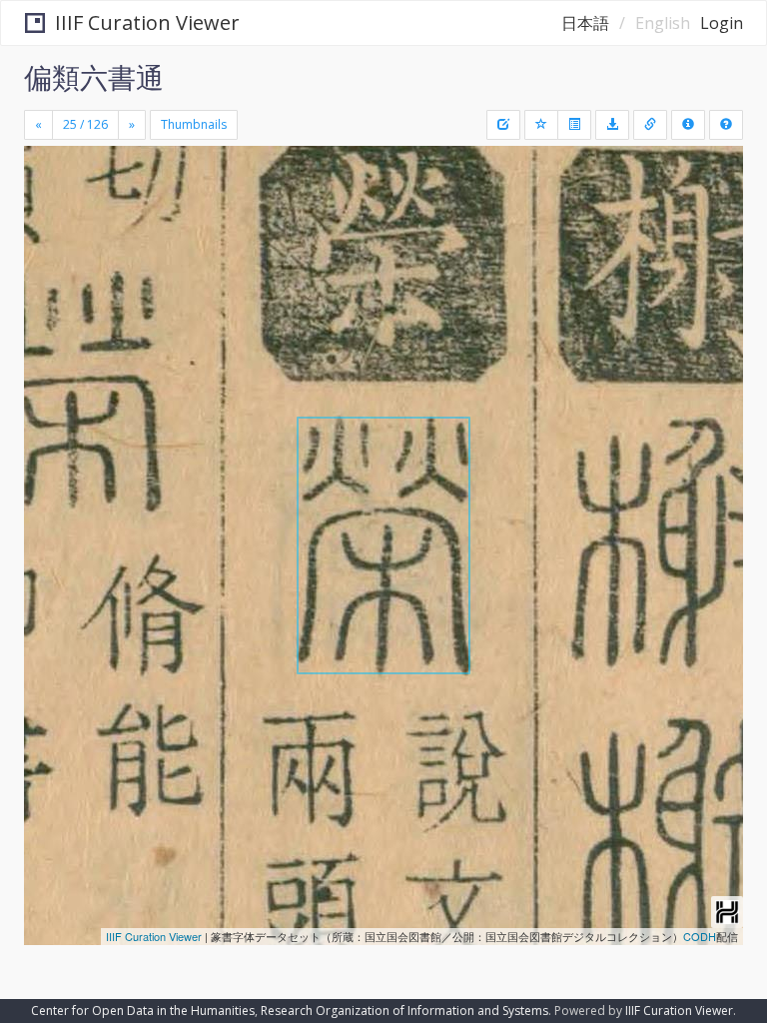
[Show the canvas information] (650, 125)
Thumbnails (194, 124)
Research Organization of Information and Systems (404, 1010)
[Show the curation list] (574, 125)
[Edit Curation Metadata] (503, 125)
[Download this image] (612, 125)
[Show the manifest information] (688, 125)
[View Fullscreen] (51, 247)
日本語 (585, 23)
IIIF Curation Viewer (147, 22)
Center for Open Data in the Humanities (143, 1010)
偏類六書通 (94, 77)
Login (721, 23)
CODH (699, 936)
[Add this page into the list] (541, 125)
